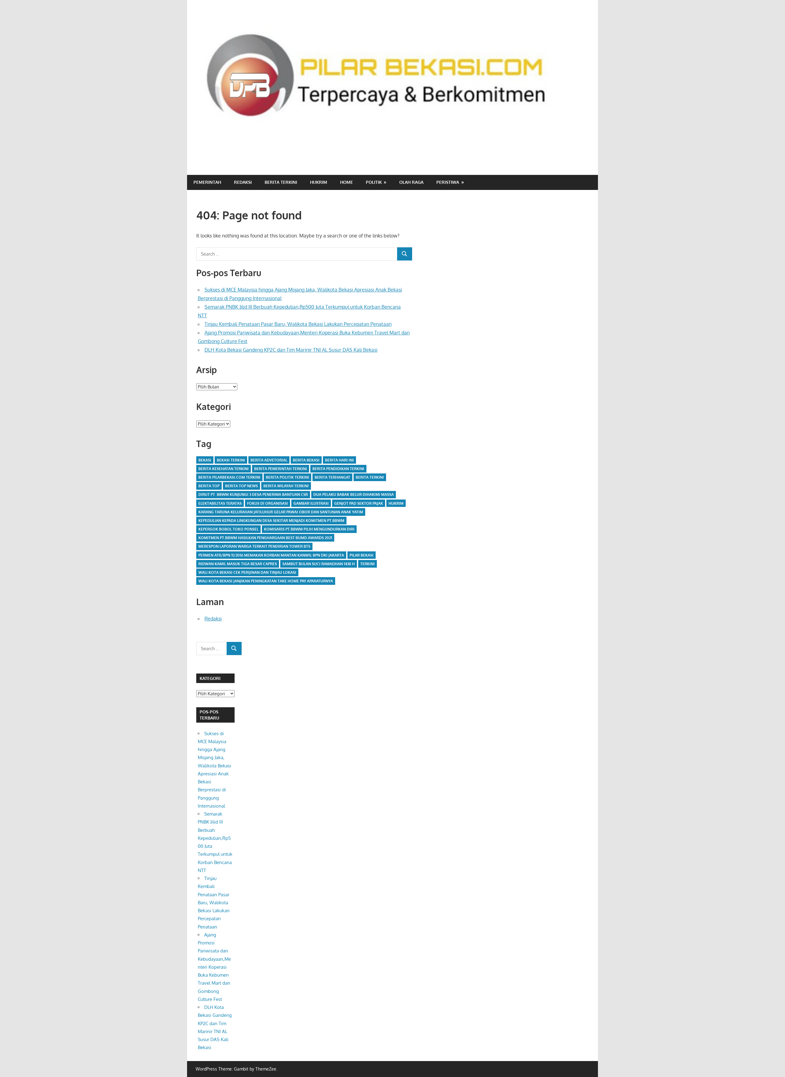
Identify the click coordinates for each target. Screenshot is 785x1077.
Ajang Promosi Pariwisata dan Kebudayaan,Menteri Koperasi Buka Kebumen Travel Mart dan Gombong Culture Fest (214, 967)
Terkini (367, 564)
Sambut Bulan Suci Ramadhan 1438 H (318, 564)
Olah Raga (411, 182)
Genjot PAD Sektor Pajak (358, 503)
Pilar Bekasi (361, 555)
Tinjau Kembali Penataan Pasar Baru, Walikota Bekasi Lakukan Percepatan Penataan (298, 324)
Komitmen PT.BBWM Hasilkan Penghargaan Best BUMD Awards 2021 (265, 537)
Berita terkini (370, 477)
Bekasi (204, 460)
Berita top (209, 486)
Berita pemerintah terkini (280, 468)
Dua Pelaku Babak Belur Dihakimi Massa (353, 494)
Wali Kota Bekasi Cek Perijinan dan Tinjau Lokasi (247, 572)
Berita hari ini (339, 460)
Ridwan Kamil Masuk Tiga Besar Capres (237, 564)
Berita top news (241, 486)
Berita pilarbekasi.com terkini (229, 477)
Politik (374, 182)
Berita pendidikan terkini (338, 468)
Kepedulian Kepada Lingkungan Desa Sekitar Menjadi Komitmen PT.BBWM (271, 520)
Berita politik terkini (287, 477)
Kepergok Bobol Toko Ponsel (228, 529)
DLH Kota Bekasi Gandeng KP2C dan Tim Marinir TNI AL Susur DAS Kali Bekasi (291, 350)
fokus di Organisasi (267, 503)
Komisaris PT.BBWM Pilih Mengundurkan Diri (309, 529)
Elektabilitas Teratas (220, 503)
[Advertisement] (477, 149)
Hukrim (318, 182)
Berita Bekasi (306, 460)
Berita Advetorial (269, 460)
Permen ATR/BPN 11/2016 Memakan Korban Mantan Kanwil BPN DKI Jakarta (271, 555)
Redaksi (243, 182)
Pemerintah (207, 182)
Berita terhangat (332, 477)
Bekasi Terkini (231, 460)
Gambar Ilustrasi (311, 503)
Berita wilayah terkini (286, 486)
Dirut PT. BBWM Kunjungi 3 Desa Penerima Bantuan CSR (253, 494)
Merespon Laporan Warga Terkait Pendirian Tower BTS (254, 546)
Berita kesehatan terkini (223, 468)
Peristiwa (447, 182)
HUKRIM (396, 503)
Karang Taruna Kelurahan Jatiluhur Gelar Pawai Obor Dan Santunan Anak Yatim (280, 512)
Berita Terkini (281, 182)
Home (346, 182)
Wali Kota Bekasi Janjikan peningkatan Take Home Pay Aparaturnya (265, 581)
